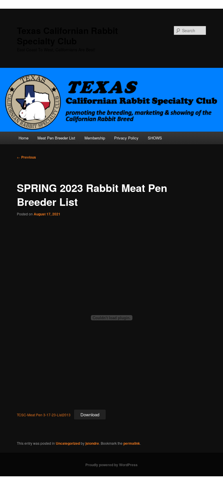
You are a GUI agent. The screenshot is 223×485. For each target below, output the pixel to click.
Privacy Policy (126, 138)
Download (89, 414)
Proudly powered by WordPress (111, 464)
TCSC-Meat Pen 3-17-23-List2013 (44, 414)
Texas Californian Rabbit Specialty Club (67, 35)
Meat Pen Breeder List (56, 138)
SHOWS (155, 138)
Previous (26, 157)
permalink (131, 443)
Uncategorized (68, 443)
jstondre (92, 443)
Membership (94, 138)
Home (23, 138)
